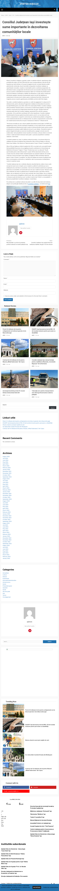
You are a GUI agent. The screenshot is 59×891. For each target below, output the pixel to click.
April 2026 (5, 464)
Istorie (4, 584)
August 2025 (6, 478)
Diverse (5, 576)
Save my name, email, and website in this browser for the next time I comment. (26, 296)
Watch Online (57, 10)
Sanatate (5, 587)
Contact (3, 883)
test (4, 593)
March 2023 (6, 532)
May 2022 (5, 551)
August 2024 (6, 501)
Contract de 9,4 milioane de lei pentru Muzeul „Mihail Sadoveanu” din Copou (15, 348)
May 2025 (5, 484)
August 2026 (6, 456)
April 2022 (5, 552)
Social (4, 589)
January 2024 (6, 514)
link (49, 183)
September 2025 (7, 477)
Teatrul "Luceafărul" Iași (37, 817)
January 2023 (6, 536)
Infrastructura (6, 582)
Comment (7, 259)
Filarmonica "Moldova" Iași (37, 814)
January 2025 (6, 491)
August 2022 (6, 545)
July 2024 (5, 502)
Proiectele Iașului (7, 586)
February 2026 (7, 467)
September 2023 (7, 521)
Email (5, 284)
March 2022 (6, 554)
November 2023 (7, 517)
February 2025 (7, 490)
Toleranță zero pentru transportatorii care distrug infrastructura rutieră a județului (44, 379)
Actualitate (6, 573)
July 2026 (5, 458)
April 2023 (5, 530)
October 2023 (6, 519)
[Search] (54, 9)
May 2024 (5, 506)
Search (4, 404)
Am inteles (36, 887)
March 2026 (6, 465)
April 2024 (5, 508)
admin (3, 35)
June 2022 (5, 549)
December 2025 (7, 471)
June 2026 (5, 460)
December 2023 (7, 515)
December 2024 (7, 493)
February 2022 (7, 556)
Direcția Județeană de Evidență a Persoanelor (14, 876)
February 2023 (7, 534)
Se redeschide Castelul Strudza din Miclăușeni (15, 426)
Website (6, 290)
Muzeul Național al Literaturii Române (41, 820)
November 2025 (7, 473)
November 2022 (7, 540)
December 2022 (7, 538)
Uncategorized (7, 597)
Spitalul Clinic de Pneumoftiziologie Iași (12, 858)
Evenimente (6, 578)
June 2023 (5, 527)
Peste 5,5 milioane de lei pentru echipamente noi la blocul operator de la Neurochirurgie (15, 317)
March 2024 (6, 510)
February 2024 (7, 512)
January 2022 (6, 558)
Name (6, 278)
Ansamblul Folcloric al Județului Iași (40, 823)
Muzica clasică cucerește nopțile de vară (13, 424)
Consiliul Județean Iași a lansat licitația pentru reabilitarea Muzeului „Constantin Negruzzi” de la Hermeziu (44, 348)
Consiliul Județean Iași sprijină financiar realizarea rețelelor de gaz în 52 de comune (41, 242)
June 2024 (5, 504)
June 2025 (5, 482)
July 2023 (5, 525)
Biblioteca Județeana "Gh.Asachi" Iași (41, 811)
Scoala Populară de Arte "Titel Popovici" (42, 826)
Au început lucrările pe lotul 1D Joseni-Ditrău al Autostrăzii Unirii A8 (15, 379)
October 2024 (6, 497)
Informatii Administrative (9, 580)
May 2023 (5, 528)
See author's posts (25, 228)
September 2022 (7, 543)
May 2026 (5, 462)
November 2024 (7, 495)
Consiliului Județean (33, 183)
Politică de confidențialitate (14, 883)
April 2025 (5, 486)
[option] (29, 711)
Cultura (5, 574)
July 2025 (5, 480)
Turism (4, 595)
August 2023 (6, 523)
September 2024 (7, 499)
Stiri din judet (6, 591)
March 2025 (6, 488)
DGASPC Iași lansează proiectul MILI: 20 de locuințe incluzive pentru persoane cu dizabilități (44, 317)
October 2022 (6, 541)
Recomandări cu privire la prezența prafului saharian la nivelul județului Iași (17, 242)
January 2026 (6, 469)
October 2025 (6, 475)
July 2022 (5, 547)
